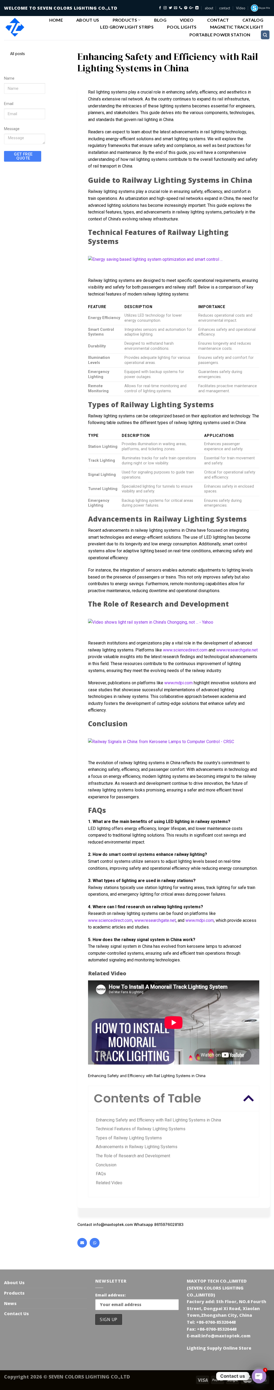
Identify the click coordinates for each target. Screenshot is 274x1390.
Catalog (252, 20)
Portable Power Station (219, 35)
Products (125, 19)
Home (56, 20)
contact (224, 8)
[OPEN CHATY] (259, 1376)
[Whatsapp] (94, 1243)
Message (12, 129)
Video (240, 8)
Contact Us (16, 1314)
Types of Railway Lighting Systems (129, 1137)
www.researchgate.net (237, 650)
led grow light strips (127, 27)
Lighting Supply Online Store (219, 1348)
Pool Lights (182, 27)
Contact (218, 20)
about (209, 8)
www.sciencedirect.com (185, 650)
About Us (87, 20)
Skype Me (264, 7)
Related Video (109, 1182)
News (10, 1303)
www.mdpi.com (178, 682)
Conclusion (106, 1164)
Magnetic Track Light (236, 27)
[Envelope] (82, 1243)
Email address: (110, 1295)
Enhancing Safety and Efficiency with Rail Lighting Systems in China (158, 1120)
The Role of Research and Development (133, 1155)
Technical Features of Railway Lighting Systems (140, 1128)
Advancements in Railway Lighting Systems (136, 1146)
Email (8, 104)
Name (9, 78)
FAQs (101, 1173)
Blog (160, 20)
